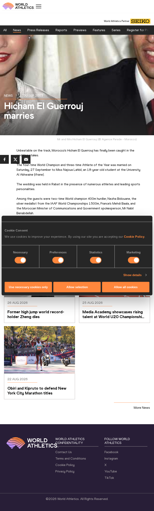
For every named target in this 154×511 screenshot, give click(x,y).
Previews (80, 30)
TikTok (109, 478)
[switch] (58, 260)
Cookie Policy (134, 236)
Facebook (111, 452)
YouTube (110, 471)
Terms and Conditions (70, 458)
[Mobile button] (38, 6)
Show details (132, 274)
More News (142, 408)
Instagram (111, 458)
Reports (61, 30)
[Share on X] (15, 159)
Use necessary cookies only (28, 287)
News (17, 30)
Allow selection (77, 287)
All (5, 30)
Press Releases (38, 30)
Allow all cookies (126, 287)
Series (116, 30)
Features (99, 30)
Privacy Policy (64, 471)
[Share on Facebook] (4, 159)
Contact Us (63, 452)
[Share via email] (26, 159)
